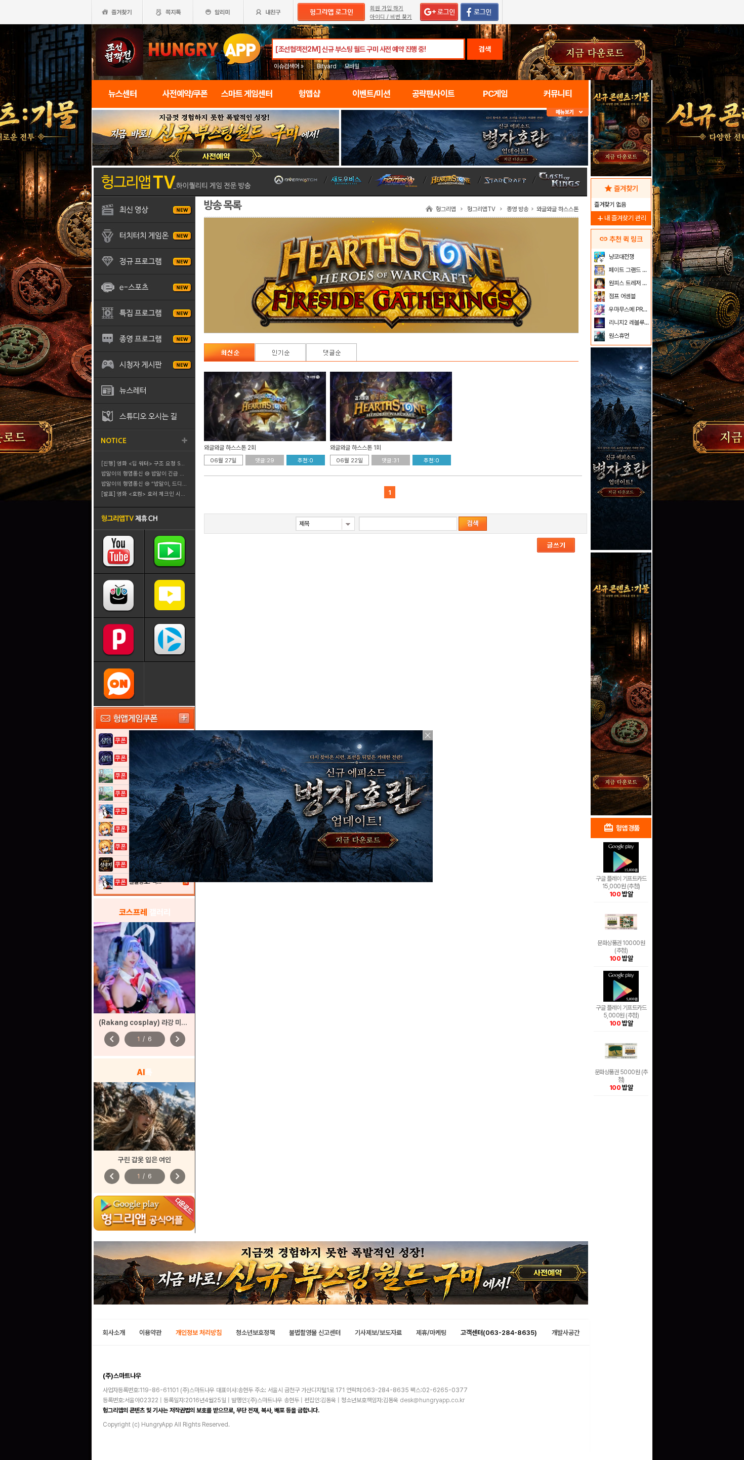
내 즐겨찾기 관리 (621, 218)
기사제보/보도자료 (378, 1332)
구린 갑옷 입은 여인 (144, 1160)
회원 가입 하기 (386, 8)
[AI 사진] (145, 1116)
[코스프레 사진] (145, 967)
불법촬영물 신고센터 (315, 1332)
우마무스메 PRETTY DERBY (628, 309)
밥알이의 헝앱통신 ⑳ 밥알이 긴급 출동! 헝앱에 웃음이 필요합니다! (177, 473)
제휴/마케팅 (431, 1332)
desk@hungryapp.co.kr (432, 1400)
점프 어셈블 (621, 296)
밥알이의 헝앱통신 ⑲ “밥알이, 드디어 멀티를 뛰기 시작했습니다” (175, 484)
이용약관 (150, 1332)
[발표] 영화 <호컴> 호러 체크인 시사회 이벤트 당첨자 (162, 494)
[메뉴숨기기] (568, 112)
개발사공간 (566, 1332)
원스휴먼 (618, 335)
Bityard (327, 66)
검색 (485, 49)
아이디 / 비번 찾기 (391, 17)
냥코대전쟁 (620, 256)
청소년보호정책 (255, 1332)
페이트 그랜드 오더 (628, 269)
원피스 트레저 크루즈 (628, 283)
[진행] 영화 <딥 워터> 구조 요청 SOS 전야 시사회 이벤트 (167, 463)
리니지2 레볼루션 (628, 322)
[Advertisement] (621, 651)
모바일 (351, 66)
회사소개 (114, 1332)
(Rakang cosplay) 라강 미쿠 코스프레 (156, 1022)
